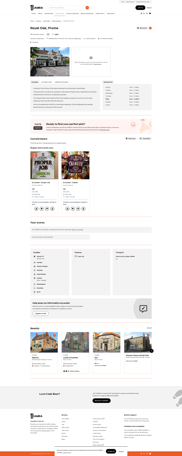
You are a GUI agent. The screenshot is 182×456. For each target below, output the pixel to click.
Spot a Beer (146, 138)
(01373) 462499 (90, 38)
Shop (122, 1)
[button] (152, 351)
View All (149, 327)
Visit (63, 424)
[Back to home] (36, 7)
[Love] (42, 209)
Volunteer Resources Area (142, 1)
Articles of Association (99, 430)
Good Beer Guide (46, 82)
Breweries (65, 436)
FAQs (36, 430)
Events (64, 433)
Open (56, 34)
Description (34, 82)
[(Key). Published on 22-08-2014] (75, 353)
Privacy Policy (97, 424)
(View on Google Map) (74, 38)
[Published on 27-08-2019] (138, 353)
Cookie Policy (97, 433)
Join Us (140, 7)
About (63, 421)
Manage (121, 451)
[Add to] (150, 28)
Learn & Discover (130, 1)
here (147, 420)
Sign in (149, 8)
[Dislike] (47, 209)
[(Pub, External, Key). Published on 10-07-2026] (44, 353)
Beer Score (143, 28)
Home (32, 21)
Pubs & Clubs (65, 427)
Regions (38, 21)
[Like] (36, 209)
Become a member (77, 229)
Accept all (111, 451)
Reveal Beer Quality (38, 34)
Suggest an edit (40, 313)
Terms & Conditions (98, 439)
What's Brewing (98, 445)
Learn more (67, 452)
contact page (45, 430)
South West (46, 21)
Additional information (61, 82)
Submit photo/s (97, 64)
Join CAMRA (65, 418)
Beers (63, 439)
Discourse (96, 442)
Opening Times (108, 82)
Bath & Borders (56, 21)
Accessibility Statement (100, 427)
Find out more (104, 130)
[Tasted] (52, 209)
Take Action (65, 430)
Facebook (35, 42)
